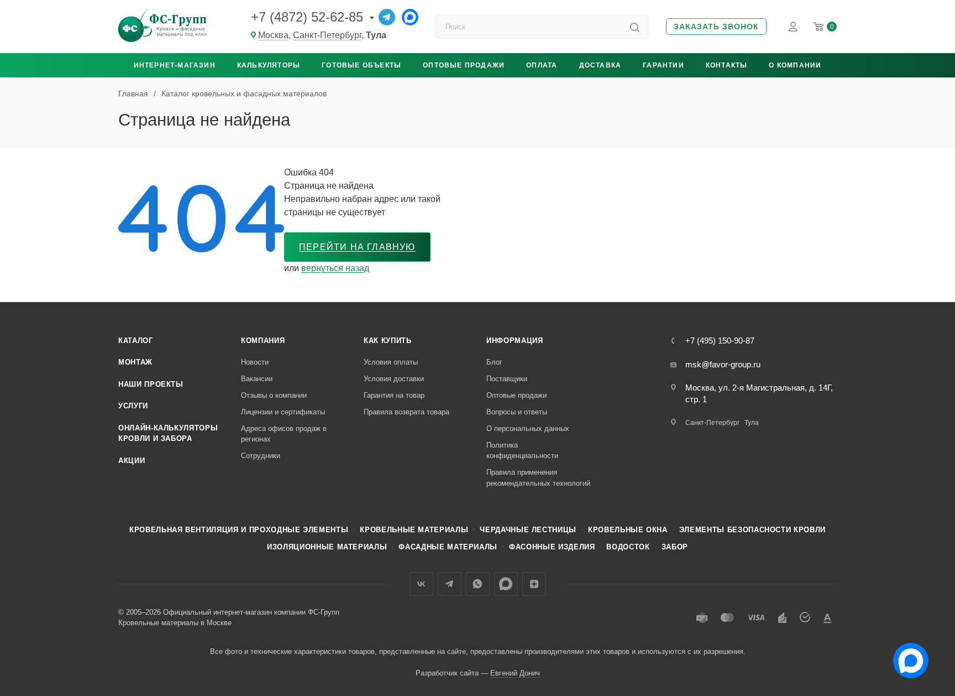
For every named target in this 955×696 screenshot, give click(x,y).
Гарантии (663, 65)
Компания (263, 340)
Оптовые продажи (464, 65)
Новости (255, 362)
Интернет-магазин (175, 65)
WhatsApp (478, 584)
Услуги (133, 406)
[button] (716, 26)
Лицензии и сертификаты (283, 412)
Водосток (627, 547)
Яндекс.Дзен (534, 584)
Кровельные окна (628, 530)
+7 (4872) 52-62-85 (307, 16)
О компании (795, 65)
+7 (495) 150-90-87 (719, 340)
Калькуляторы (268, 65)
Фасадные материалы (447, 547)
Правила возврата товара (406, 412)
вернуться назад (335, 268)
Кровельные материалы (414, 530)
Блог (494, 362)
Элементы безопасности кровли (752, 530)
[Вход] (793, 27)
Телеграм (449, 584)
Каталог (135, 340)
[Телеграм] (387, 17)
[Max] (410, 17)
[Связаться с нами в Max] (906, 656)
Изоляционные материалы (327, 547)
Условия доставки (394, 379)
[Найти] (634, 26)
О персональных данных (527, 428)
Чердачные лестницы (528, 530)
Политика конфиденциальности (522, 450)
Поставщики (506, 379)
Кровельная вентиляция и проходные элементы (238, 530)
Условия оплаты (391, 362)
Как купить (388, 340)
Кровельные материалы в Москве (175, 623)
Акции (131, 460)
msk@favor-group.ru (722, 364)
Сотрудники (260, 455)
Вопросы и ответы (516, 412)
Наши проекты (150, 384)
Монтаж (135, 362)
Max (506, 584)
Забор (675, 547)
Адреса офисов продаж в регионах (284, 434)
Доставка (600, 65)
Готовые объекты (361, 65)
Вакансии (256, 379)
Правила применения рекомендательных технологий (538, 477)
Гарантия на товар (394, 395)
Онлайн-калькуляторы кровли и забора (168, 433)
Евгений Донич (515, 673)
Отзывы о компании (274, 395)
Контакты (727, 65)
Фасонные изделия (552, 547)
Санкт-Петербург (327, 35)
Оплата (541, 65)
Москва (273, 35)
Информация (514, 340)
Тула (751, 423)
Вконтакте (421, 584)
